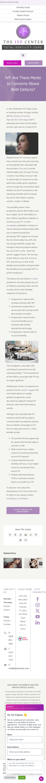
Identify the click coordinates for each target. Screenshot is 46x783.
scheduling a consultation (17, 498)
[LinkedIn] (37, 622)
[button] (5, 563)
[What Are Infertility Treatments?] (33, 563)
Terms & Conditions (28, 774)
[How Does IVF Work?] (13, 563)
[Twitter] (37, 611)
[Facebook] (37, 599)
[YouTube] (37, 617)
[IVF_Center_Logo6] (23, 24)
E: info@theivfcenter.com (11, 666)
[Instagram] (37, 605)
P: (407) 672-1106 (11, 638)
